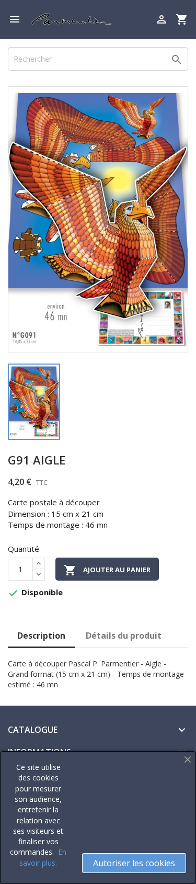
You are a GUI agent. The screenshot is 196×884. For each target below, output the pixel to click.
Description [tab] (41, 635)
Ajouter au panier (107, 570)
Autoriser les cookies (134, 863)
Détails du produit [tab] (124, 635)
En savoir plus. (42, 857)
